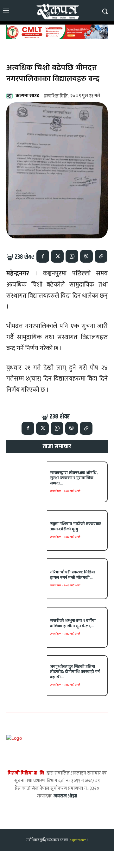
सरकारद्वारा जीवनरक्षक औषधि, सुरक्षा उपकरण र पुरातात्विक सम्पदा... (74, 478)
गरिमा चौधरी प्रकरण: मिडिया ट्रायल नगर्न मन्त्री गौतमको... (72, 575)
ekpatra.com (77, 840)
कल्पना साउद (27, 96)
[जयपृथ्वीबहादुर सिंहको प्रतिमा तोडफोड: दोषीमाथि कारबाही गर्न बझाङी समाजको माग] (26, 675)
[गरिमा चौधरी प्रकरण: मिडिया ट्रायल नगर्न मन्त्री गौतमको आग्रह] (26, 578)
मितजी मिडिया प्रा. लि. (27, 773)
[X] (57, 256)
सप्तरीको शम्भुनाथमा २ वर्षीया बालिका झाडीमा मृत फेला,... (73, 623)
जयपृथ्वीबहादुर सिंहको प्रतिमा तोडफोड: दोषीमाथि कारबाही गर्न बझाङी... (75, 672)
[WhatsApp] (72, 256)
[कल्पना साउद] (10, 96)
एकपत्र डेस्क (55, 491)
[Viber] (86, 256)
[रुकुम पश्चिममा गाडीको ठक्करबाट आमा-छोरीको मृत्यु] (26, 530)
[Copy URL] (101, 256)
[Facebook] (42, 256)
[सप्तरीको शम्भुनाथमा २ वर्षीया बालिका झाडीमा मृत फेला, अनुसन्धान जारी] (26, 627)
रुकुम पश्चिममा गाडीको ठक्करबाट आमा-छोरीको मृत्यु (75, 526)
